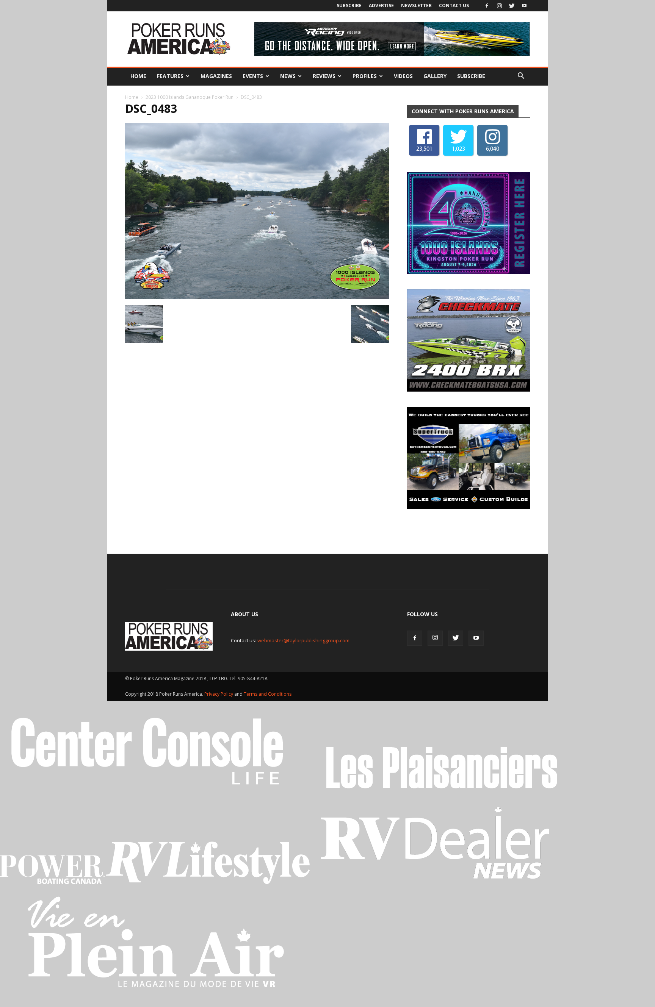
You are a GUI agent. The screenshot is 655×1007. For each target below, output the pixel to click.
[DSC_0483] (257, 297)
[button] (521, 76)
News (288, 76)
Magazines (216, 76)
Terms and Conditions (267, 694)
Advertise (381, 5)
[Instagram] (499, 5)
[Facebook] (486, 5)
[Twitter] (511, 5)
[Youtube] (524, 5)
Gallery (435, 76)
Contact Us (454, 5)
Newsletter (416, 5)
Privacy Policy (219, 694)
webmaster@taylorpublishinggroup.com (303, 640)
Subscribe (349, 5)
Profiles (365, 76)
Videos (403, 76)
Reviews (324, 76)
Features (170, 76)
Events (253, 76)
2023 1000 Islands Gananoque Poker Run (189, 97)
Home (138, 76)
